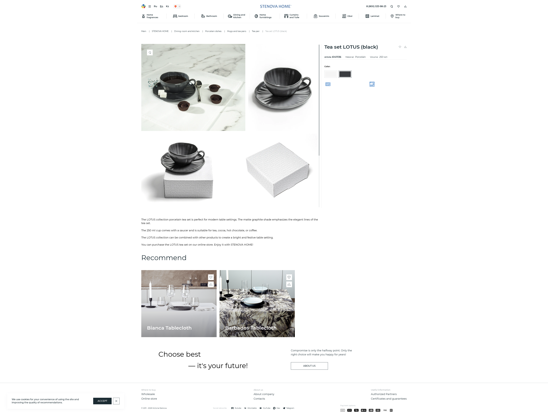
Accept (102, 401)
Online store (149, 398)
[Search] (391, 6)
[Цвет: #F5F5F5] (331, 74)
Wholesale (148, 394)
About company (264, 394)
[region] (230, 126)
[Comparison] (405, 6)
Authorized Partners (384, 394)
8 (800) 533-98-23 (376, 6)
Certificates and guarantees (389, 398)
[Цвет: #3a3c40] (345, 74)
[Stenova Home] (275, 6)
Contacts (259, 398)
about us (309, 366)
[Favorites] (398, 6)
